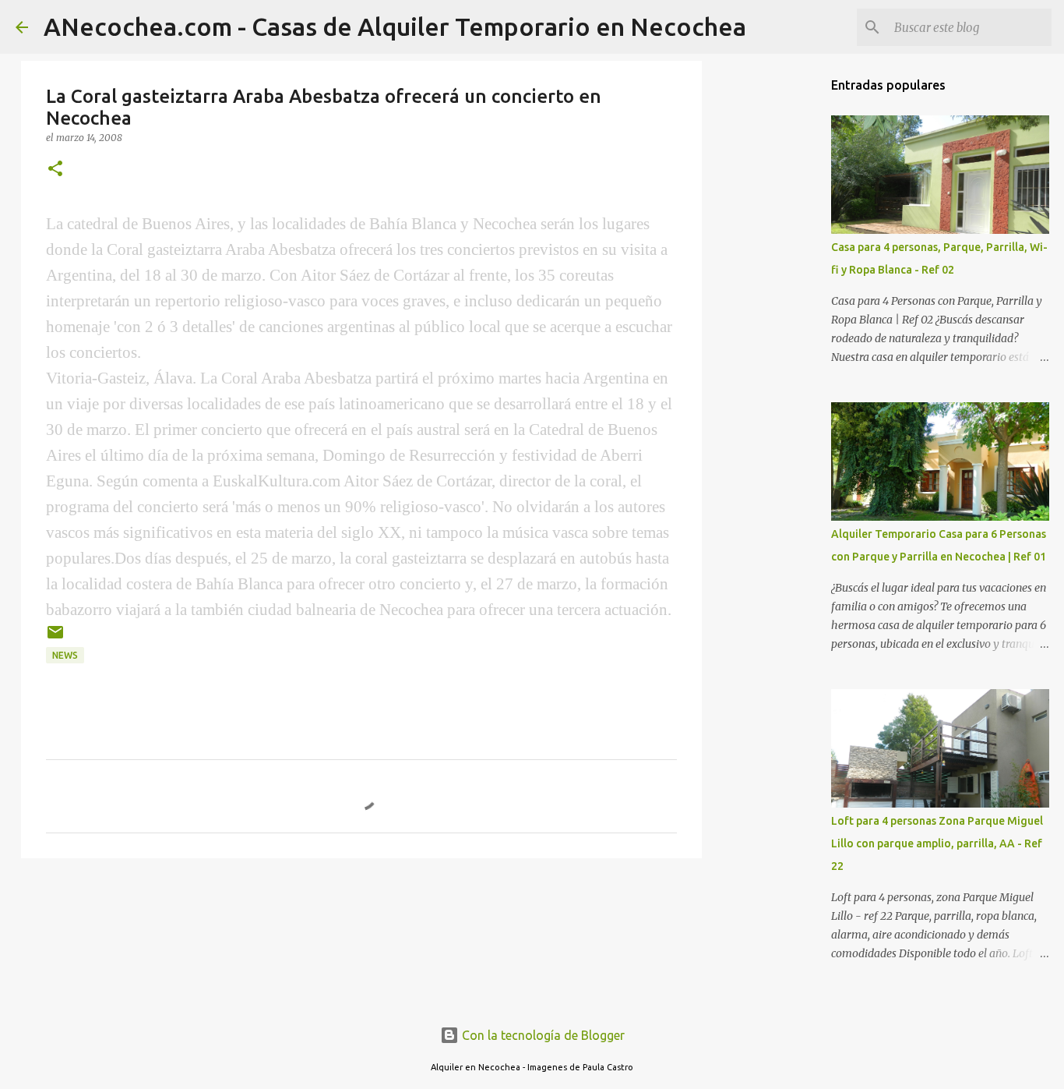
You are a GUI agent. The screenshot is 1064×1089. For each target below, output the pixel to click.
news (65, 655)
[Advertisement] (781, 312)
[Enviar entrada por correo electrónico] (55, 638)
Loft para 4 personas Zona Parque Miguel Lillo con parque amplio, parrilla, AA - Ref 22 (937, 843)
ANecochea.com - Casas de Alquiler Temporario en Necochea (395, 26)
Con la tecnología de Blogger (542, 1035)
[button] (55, 169)
